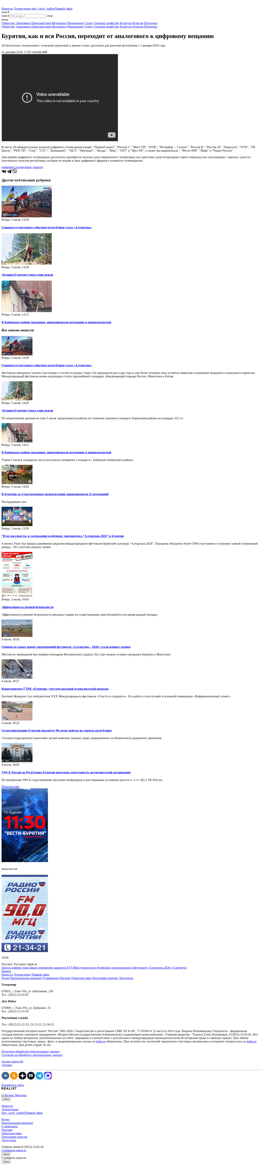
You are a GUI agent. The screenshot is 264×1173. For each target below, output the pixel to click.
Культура (126, 23)
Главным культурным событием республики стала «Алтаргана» (47, 227)
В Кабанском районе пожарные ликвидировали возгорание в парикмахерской (56, 322)
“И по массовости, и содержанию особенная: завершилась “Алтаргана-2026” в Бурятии (63, 536)
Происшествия (41, 23)
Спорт (88, 23)
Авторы (7, 1065)
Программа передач (105, 978)
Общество (8, 23)
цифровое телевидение (17, 167)
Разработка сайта (13, 1085)
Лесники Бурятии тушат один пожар (27, 274)
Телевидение (22, 8)
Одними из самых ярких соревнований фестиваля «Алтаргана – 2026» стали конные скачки (66, 646)
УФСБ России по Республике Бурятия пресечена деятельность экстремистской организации (66, 772)
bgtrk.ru (101, 1041)
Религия (137, 23)
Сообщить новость (14, 1150)
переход (38, 167)
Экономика (23, 23)
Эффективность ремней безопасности (28, 607)
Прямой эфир (52, 8)
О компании (51, 978)
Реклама (65, 978)
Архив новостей (12, 1061)
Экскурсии (126, 978)
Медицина (59, 23)
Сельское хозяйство (106, 23)
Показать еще (10, 786)
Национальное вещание (26, 978)
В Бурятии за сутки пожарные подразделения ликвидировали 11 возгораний (55, 494)
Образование (74, 23)
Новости (7, 8)
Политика (150, 23)
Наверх (6, 971)
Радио (5, 978)
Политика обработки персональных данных (31, 1051)
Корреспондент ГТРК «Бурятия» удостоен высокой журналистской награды (55, 688)
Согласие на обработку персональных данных (32, 1055)
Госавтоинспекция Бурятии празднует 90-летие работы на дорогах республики (57, 730)
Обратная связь (81, 978)
